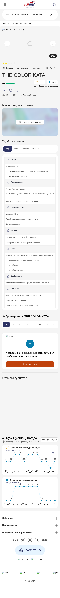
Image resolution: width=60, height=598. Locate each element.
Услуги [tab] (16, 149)
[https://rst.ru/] (55, 571)
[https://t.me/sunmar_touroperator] (37, 538)
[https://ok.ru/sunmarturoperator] (15, 538)
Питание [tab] (35, 149)
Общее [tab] (8, 149)
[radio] (3, 63)
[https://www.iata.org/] (5, 571)
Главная (5, 23)
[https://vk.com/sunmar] (23, 538)
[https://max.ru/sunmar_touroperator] (30, 538)
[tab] (30, 141)
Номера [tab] (25, 149)
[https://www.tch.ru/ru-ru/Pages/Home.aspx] (22, 571)
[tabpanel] (30, 231)
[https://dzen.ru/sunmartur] (44, 538)
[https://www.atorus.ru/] (39, 571)
